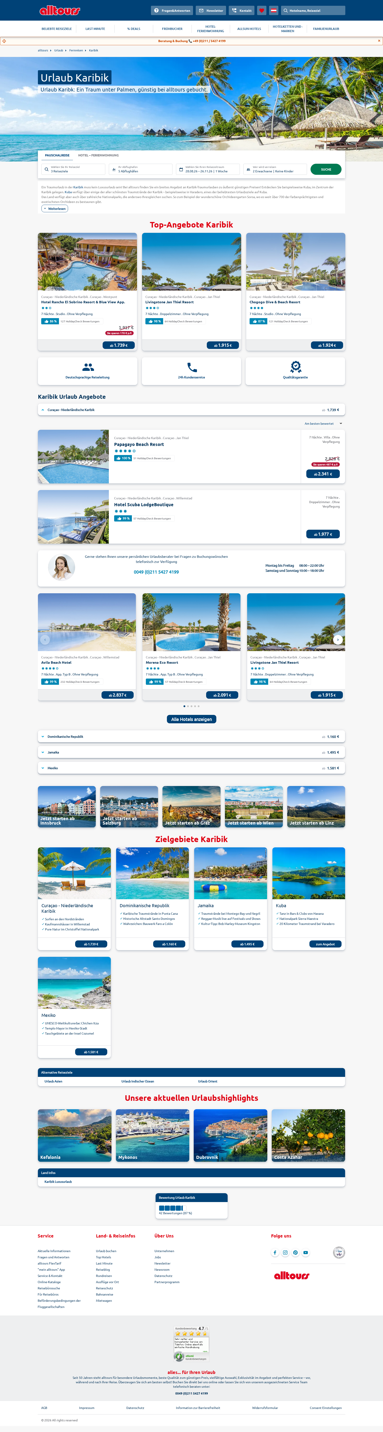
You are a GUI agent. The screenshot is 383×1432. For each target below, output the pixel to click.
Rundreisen (104, 1276)
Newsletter (162, 1263)
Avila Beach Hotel (56, 662)
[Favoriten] (261, 10)
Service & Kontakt (50, 1276)
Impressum (86, 1408)
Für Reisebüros (48, 1294)
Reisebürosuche (49, 1288)
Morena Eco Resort (162, 662)
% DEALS (133, 29)
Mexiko (48, 1015)
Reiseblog (103, 1269)
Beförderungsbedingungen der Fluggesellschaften (59, 1303)
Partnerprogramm (167, 1282)
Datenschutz (163, 1276)
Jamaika (206, 905)
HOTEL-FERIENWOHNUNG (210, 28)
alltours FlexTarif (49, 1263)
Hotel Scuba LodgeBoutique (144, 504)
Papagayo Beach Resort (139, 444)
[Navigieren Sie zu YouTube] (306, 1253)
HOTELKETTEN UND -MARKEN (288, 28)
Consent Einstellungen (326, 1408)
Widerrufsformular (265, 1408)
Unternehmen (164, 1251)
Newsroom (162, 1269)
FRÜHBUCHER (172, 29)
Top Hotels (103, 1257)
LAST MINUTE (95, 29)
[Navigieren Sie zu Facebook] (275, 1253)
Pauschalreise (57, 155)
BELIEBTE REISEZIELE (57, 29)
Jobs (157, 1257)
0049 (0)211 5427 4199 (156, 571)
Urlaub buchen (106, 1251)
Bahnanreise (104, 1294)
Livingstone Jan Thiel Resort (169, 302)
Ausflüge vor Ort (107, 1282)
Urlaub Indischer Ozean (137, 1081)
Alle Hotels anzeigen (191, 719)
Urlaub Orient (207, 1081)
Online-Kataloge (49, 1282)
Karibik (78, 187)
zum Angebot (325, 944)
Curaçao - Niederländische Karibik (67, 908)
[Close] (379, 41)
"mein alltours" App (51, 1269)
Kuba (68, 192)
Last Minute (104, 1263)
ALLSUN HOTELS (249, 29)
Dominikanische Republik (144, 905)
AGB (44, 1408)
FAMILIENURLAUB (326, 29)
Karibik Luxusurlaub (58, 1181)
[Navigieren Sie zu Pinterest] (295, 1253)
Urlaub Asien (53, 1081)
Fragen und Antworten (53, 1257)
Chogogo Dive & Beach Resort (275, 302)
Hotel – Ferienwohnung (98, 155)
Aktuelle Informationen (54, 1251)
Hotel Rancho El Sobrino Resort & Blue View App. (83, 302)
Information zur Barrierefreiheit (198, 1408)
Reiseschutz (104, 1288)
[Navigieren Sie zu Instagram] (285, 1253)
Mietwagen (104, 1300)
